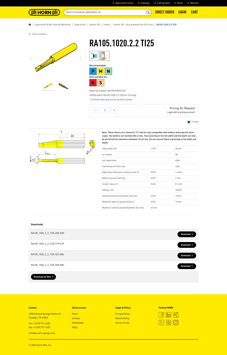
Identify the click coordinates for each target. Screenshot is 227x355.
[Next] (81, 58)
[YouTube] (161, 323)
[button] (182, 12)
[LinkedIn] (168, 315)
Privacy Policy (122, 314)
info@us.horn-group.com (42, 333)
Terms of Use (122, 323)
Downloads (78, 323)
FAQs (74, 327)
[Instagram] (175, 323)
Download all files (42, 277)
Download (185, 234)
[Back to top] (215, 345)
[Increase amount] (114, 110)
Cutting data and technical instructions (112, 100)
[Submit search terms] (148, 12)
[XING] (175, 315)
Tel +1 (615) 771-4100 (39, 323)
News (179, 3)
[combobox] (107, 12)
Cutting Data (163, 3)
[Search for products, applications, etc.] (148, 12)
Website (194, 3)
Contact (76, 318)
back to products (39, 34)
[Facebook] (161, 315)
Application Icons (124, 3)
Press (75, 314)
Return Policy (122, 318)
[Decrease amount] (96, 110)
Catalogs (145, 3)
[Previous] (31, 58)
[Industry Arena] (168, 323)
